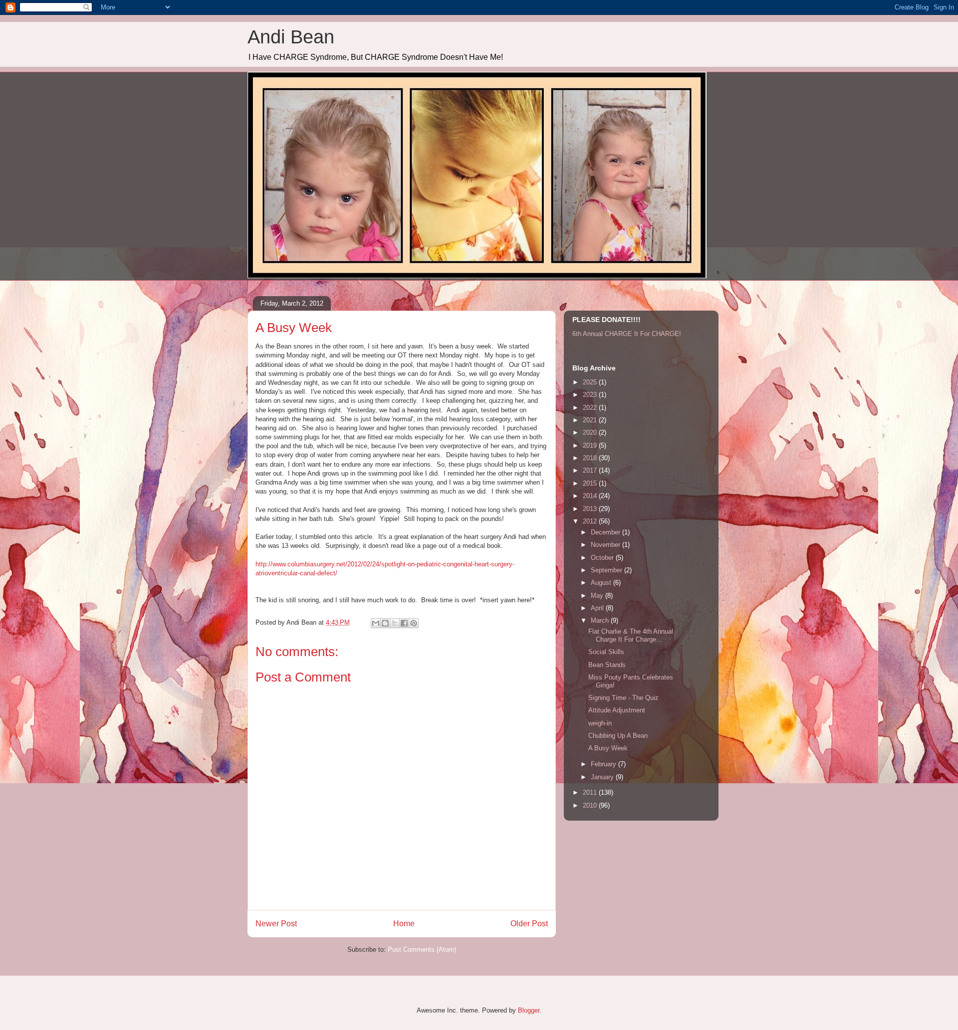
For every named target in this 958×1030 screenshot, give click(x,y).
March (601, 620)
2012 (591, 521)
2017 (591, 470)
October (603, 557)
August (602, 582)
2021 (591, 420)
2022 (591, 407)
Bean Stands (607, 665)
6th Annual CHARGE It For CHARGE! (626, 334)
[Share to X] (395, 623)
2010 (591, 805)
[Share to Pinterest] (414, 623)
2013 (591, 509)
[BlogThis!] (385, 623)
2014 (591, 496)
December (606, 532)
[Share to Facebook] (404, 623)
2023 (591, 394)
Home (404, 923)
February (604, 764)
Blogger (528, 1010)
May (598, 595)
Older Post (529, 923)
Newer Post (276, 923)
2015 (591, 483)
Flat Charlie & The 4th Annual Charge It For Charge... (630, 635)
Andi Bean (290, 36)
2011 (591, 792)
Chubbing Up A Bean (618, 735)
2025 (591, 382)
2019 (591, 445)
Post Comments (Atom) (422, 949)
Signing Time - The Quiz (623, 697)
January (603, 777)
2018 (591, 458)
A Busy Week (608, 748)
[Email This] (376, 623)
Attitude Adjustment (616, 710)
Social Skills (606, 652)
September (607, 570)
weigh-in (600, 723)
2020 (591, 432)
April (598, 608)
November (606, 544)
